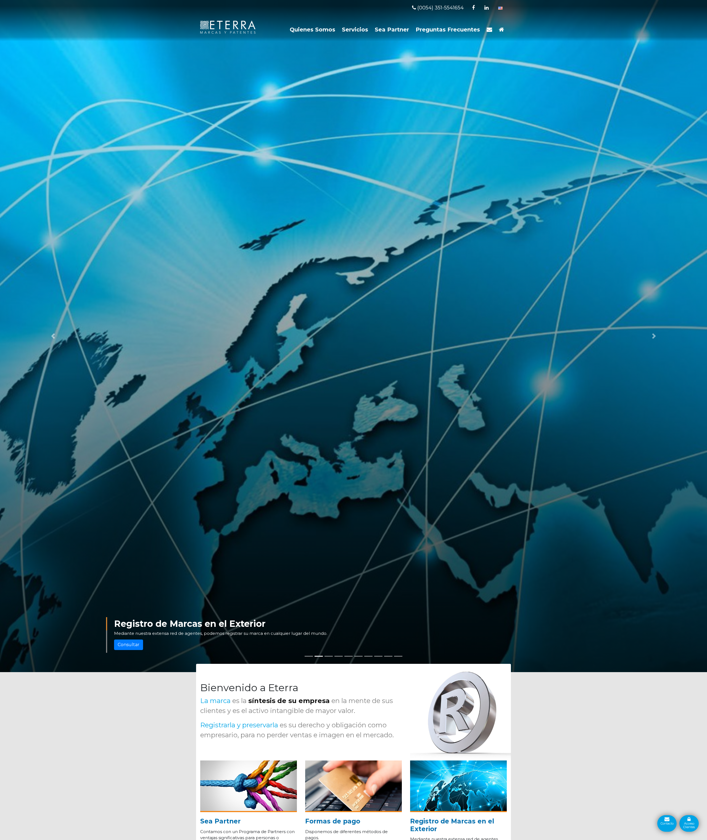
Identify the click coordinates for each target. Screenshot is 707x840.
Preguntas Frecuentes (448, 29)
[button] (53, 336)
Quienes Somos (312, 29)
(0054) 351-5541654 (440, 8)
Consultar (128, 644)
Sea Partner (392, 29)
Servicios (355, 29)
